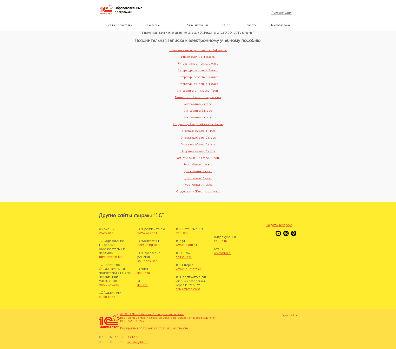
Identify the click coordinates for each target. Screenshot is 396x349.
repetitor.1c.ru (109, 285)
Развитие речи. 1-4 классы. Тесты (198, 158)
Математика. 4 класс (198, 117)
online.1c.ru (184, 257)
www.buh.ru (222, 253)
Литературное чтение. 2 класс (198, 70)
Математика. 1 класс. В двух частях (198, 97)
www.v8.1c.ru (147, 233)
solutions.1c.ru (147, 261)
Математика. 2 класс (198, 104)
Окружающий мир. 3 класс (198, 144)
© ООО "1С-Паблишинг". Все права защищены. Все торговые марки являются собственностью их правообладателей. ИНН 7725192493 (168, 317)
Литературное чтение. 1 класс (198, 63)
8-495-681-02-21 (111, 342)
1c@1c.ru (132, 337)
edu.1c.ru (220, 241)
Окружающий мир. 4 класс (198, 151)
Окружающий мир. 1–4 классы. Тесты (198, 124)
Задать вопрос (279, 225)
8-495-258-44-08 (111, 337)
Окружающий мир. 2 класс (198, 137)
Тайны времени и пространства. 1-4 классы (198, 50)
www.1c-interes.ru (189, 269)
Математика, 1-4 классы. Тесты (198, 90)
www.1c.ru (106, 233)
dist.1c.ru (182, 233)
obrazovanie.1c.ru (112, 257)
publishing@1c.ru (137, 342)
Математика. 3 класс (198, 110)
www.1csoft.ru (186, 245)
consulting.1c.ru (148, 245)
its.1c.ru (142, 285)
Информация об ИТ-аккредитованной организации (155, 328)
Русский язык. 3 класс (198, 178)
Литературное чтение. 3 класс (198, 77)
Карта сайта (289, 315)
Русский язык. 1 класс (198, 164)
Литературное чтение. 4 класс (198, 84)
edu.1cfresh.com (188, 289)
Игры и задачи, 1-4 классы (198, 57)
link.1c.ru (143, 273)
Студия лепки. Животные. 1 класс (198, 191)
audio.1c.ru (107, 297)
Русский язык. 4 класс (198, 184)
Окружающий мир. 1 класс (198, 131)
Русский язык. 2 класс (198, 171)
